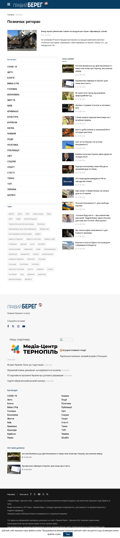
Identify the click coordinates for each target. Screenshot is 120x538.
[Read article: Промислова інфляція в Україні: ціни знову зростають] (68, 83)
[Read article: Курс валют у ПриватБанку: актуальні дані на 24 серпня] (68, 194)
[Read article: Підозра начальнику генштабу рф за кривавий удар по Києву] (68, 169)
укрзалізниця (15, 279)
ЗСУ (27, 214)
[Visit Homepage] (30, 4)
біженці (41, 224)
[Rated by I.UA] (66, 340)
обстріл (31, 259)
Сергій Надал (30, 219)
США (18, 219)
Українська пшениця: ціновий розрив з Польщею (83, 356)
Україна (11, 189)
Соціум (11, 161)
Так (68, 534)
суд (22, 274)
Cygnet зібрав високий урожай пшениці (26, 381)
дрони (23, 244)
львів (35, 254)
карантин (28, 249)
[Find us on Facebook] (8, 326)
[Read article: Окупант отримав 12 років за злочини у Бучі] (68, 108)
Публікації (13, 150)
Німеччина (38, 214)
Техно (10, 178)
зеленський (14, 249)
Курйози (12, 122)
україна (31, 274)
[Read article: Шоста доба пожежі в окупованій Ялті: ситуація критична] (68, 132)
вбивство (44, 229)
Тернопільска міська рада (21, 224)
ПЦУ (49, 214)
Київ (9, 106)
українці (42, 274)
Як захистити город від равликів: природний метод (90, 94)
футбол (28, 279)
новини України (16, 259)
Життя (11, 100)
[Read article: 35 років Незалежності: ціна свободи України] (68, 206)
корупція (13, 254)
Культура (12, 117)
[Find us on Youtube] (23, 326)
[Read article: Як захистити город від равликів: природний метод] (68, 96)
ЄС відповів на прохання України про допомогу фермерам (35, 375)
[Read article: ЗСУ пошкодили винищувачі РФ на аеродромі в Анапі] (68, 181)
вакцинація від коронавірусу (22, 229)
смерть (40, 269)
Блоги (10, 78)
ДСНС (11, 214)
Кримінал (12, 111)
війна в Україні (16, 239)
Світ (9, 156)
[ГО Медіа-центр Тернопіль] (34, 346)
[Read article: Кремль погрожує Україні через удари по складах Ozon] (68, 157)
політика (24, 264)
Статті (11, 173)
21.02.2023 (46, 35)
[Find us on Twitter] (13, 326)
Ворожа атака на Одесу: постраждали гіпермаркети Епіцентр (92, 243)
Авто (10, 72)
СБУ (10, 219)
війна (38, 234)
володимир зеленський (20, 234)
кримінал (25, 254)
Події (10, 139)
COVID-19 (12, 67)
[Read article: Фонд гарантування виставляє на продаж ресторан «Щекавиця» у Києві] (22, 40)
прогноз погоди (16, 269)
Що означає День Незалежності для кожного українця (91, 231)
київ (38, 249)
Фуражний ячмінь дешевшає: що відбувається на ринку (34, 370)
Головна (10, 15)
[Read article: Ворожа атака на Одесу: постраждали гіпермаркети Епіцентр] (68, 245)
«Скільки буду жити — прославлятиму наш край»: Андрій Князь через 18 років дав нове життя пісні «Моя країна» (92, 218)
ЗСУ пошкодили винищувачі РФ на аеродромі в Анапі (90, 179)
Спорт (11, 167)
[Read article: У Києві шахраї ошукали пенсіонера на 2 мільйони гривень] (68, 120)
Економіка (13, 94)
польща (12, 264)
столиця (13, 274)
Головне (12, 89)
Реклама (11, 494)
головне (13, 244)
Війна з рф (13, 83)
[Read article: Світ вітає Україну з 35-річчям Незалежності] (68, 145)
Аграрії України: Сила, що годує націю (25, 365)
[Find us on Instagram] (18, 326)
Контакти (24, 494)
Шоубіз (11, 195)
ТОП (9, 184)
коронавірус (50, 249)
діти (32, 244)
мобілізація (47, 254)
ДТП (20, 214)
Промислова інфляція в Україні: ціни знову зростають (46, 466)
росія (30, 269)
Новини (11, 133)
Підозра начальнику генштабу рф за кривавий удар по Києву (91, 167)
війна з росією (34, 239)
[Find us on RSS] (47, 494)
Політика (12, 145)
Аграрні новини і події (74, 350)
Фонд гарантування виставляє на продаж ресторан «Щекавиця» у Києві (74, 31)
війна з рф (50, 239)
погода (41, 259)
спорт (50, 269)
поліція (35, 264)
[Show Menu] (8, 4)
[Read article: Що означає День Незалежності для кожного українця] (68, 233)
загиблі (41, 244)
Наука (10, 128)
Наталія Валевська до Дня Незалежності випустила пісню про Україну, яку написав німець (93, 68)
